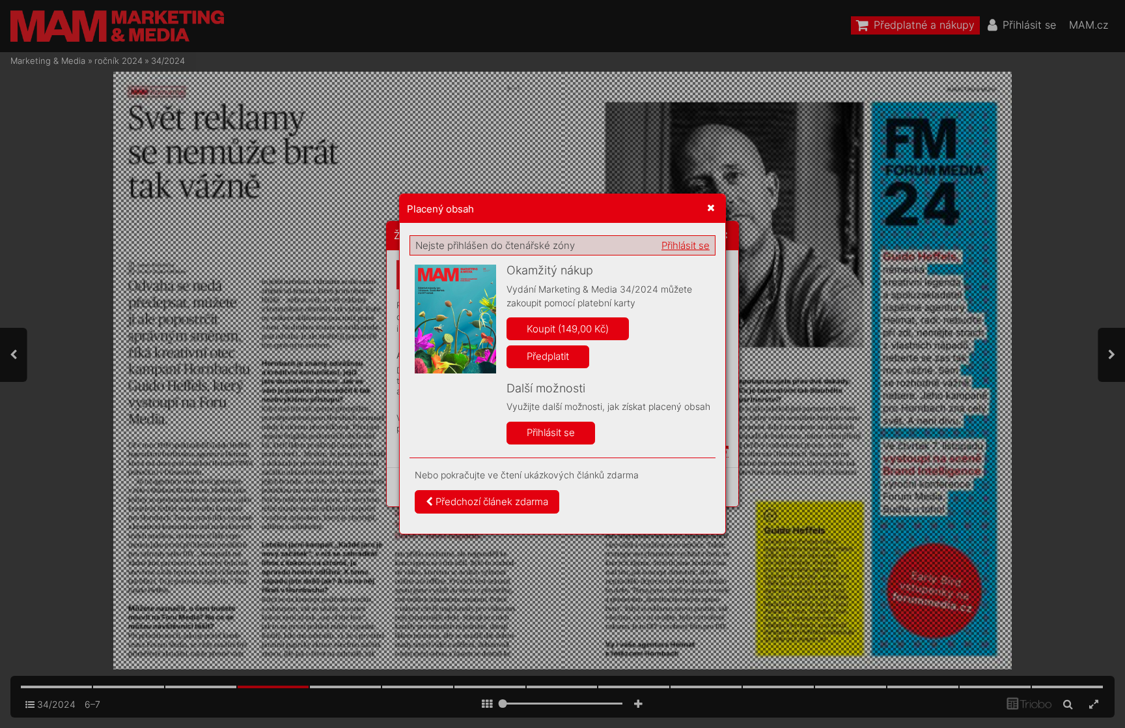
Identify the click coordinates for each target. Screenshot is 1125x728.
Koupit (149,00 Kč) (568, 329)
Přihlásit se (685, 245)
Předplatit (548, 356)
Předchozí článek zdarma (490, 501)
